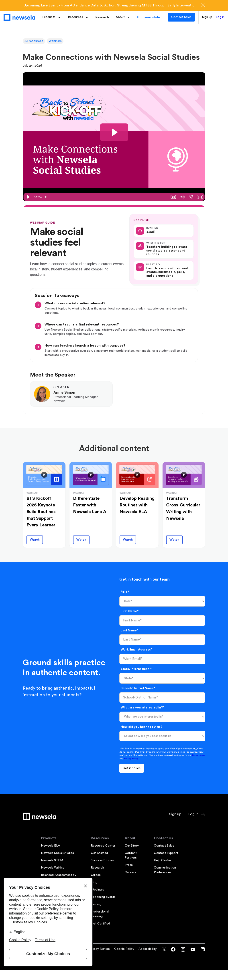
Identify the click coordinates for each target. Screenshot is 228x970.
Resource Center (103, 845)
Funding (96, 904)
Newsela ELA (50, 845)
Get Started (99, 853)
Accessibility (147, 948)
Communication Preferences (165, 870)
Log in (220, 17)
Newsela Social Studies (57, 853)
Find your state (148, 17)
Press (129, 865)
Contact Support (166, 853)
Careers (130, 872)
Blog (94, 882)
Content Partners (131, 855)
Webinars (55, 41)
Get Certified (100, 923)
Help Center (162, 860)
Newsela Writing (52, 867)
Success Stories (102, 860)
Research (102, 17)
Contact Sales (181, 17)
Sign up (207, 17)
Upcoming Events (103, 897)
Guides (96, 875)
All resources (33, 41)
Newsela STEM (52, 860)
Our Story (132, 845)
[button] (51, 17)
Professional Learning (100, 914)
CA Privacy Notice (96, 948)
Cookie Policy (124, 948)
